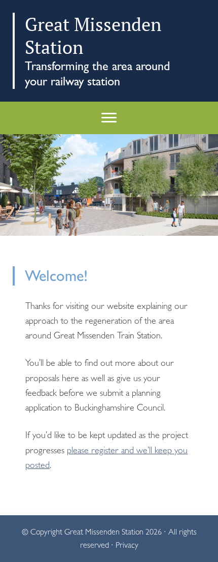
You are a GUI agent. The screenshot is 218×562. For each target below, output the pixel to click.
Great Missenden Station (103, 532)
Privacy (127, 545)
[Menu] (109, 118)
